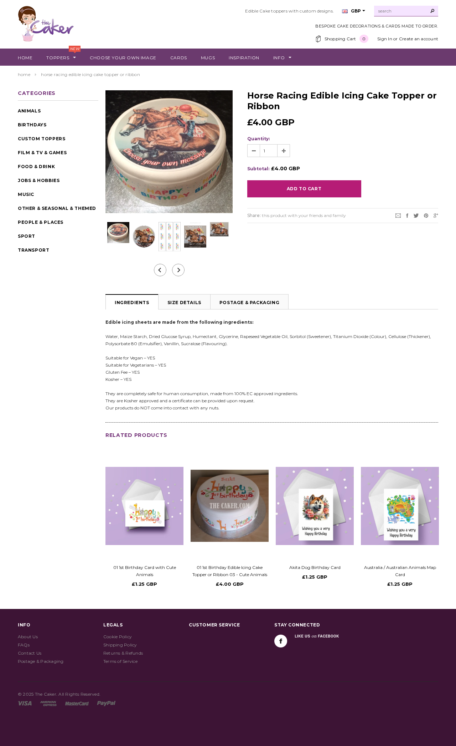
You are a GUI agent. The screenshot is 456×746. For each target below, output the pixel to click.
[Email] (398, 215)
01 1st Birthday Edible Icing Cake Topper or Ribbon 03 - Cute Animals (229, 571)
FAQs (24, 644)
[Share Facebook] (407, 215)
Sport (26, 236)
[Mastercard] (77, 703)
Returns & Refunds (123, 653)
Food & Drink (36, 166)
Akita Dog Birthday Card (315, 567)
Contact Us (29, 653)
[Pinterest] (426, 215)
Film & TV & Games (42, 152)
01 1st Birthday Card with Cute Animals (144, 571)
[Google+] (436, 215)
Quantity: (258, 138)
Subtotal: (258, 168)
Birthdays (32, 124)
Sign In (384, 38)
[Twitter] (416, 215)
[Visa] (25, 703)
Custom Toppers (41, 138)
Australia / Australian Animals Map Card (400, 571)
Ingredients (132, 302)
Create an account (418, 38)
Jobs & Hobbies (38, 180)
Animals (29, 111)
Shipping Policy (120, 644)
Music (26, 194)
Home (24, 74)
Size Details (184, 302)
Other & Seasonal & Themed (57, 208)
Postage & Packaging (249, 302)
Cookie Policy (117, 636)
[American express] (48, 703)
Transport (33, 250)
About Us (28, 636)
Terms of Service (120, 661)
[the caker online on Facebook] (280, 641)
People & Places (40, 222)
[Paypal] (106, 703)
